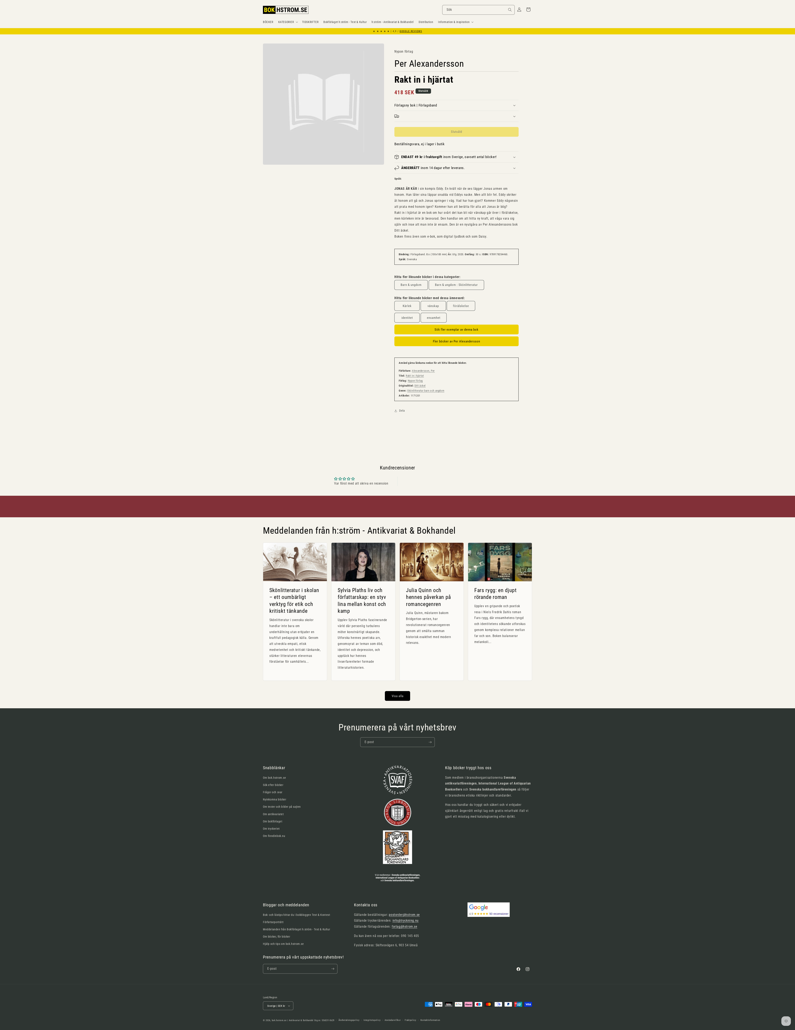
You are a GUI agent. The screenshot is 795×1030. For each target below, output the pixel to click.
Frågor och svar (272, 792)
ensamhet (433, 318)
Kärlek (407, 306)
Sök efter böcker (273, 785)
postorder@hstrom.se (404, 915)
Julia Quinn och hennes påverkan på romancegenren (428, 597)
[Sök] (509, 9)
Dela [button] (402, 410)
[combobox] (478, 10)
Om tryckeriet (271, 828)
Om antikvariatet (273, 814)
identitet (407, 318)
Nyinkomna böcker (274, 799)
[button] (288, 22)
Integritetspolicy (372, 1020)
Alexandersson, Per (423, 370)
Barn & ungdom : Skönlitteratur (456, 285)
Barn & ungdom (411, 285)
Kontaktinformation (430, 1020)
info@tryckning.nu (406, 920)
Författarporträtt (273, 922)
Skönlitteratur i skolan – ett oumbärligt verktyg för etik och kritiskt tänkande (294, 600)
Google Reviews (411, 31)
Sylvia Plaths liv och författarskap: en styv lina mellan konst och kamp (362, 600)
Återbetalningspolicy (349, 1020)
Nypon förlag (415, 380)
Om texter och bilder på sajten (282, 806)
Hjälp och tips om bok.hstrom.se (283, 943)
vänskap (433, 306)
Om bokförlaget (272, 821)
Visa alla (398, 696)
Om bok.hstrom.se (274, 777)
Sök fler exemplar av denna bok (456, 329)
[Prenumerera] (430, 742)
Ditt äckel (420, 385)
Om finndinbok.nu (274, 836)
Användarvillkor (393, 1020)
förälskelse (461, 306)
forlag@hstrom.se (404, 926)
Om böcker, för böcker (276, 936)
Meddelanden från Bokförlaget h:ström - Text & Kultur (296, 929)
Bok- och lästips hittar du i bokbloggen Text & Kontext (296, 914)
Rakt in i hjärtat (415, 375)
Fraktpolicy (410, 1020)
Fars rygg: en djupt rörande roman (495, 593)
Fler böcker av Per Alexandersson (456, 341)
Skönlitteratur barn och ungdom (425, 390)
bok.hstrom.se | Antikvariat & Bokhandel (292, 1020)
